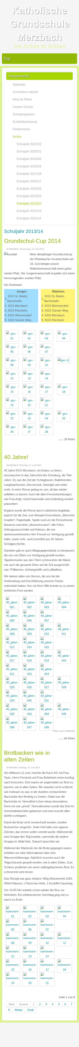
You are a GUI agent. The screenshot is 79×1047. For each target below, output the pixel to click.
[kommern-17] (48, 969)
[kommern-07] (48, 929)
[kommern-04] (65, 916)
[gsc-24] (47, 418)
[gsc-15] (13, 391)
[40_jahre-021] (13, 673)
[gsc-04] (64, 338)
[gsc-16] (30, 391)
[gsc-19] (13, 405)
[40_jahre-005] (13, 620)
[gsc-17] (47, 391)
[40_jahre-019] (47, 660)
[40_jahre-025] (13, 687)
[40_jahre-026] (30, 687)
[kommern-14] (48, 956)
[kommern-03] (48, 916)
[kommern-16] (30, 969)
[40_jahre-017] (13, 660)
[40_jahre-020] (65, 660)
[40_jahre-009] (30, 633)
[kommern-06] (30, 929)
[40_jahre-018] (30, 660)
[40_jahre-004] (65, 607)
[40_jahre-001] (13, 607)
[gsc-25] (64, 418)
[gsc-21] (47, 405)
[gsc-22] (13, 418)
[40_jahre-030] (30, 700)
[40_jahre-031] (47, 700)
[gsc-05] (13, 351)
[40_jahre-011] (65, 633)
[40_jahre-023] (30, 673)
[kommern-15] (13, 969)
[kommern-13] (30, 956)
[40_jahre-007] (47, 620)
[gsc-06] (30, 351)
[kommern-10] (48, 942)
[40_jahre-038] (47, 727)
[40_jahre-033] (30, 713)
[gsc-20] (30, 405)
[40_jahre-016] (47, 647)
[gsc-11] (64, 360)
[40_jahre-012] (13, 647)
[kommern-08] (13, 942)
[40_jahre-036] (13, 727)
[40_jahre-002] (30, 607)
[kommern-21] (48, 982)
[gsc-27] (30, 431)
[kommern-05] (13, 929)
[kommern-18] (65, 969)
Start (11, 1004)
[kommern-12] (13, 956)
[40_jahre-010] (47, 633)
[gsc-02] (30, 338)
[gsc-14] (47, 378)
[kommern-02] (30, 916)
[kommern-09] (30, 942)
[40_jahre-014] (30, 647)
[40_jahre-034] (47, 713)
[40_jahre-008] (13, 633)
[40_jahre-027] (47, 687)
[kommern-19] (13, 982)
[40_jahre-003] (47, 607)
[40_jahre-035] (65, 713)
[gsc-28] (47, 431)
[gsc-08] (13, 365)
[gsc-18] (64, 391)
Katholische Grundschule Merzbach (39, 24)
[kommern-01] (13, 916)
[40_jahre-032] (13, 713)
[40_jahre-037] (30, 727)
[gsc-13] (30, 378)
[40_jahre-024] (47, 673)
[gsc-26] (13, 431)
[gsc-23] (30, 418)
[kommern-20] (30, 982)
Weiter (19, 1010)
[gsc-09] (30, 365)
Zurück (23, 1004)
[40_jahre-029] (13, 700)
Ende (30, 1010)
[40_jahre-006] (30, 620)
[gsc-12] (13, 378)
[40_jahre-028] (65, 687)
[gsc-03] (47, 338)
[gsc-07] (47, 351)
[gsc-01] (13, 338)
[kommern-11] (65, 942)
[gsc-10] (47, 365)
